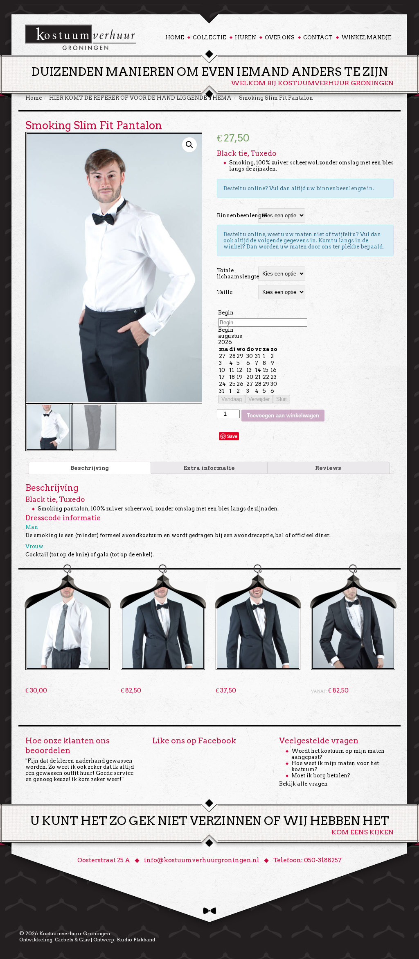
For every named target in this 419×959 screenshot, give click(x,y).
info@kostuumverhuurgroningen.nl (201, 860)
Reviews (328, 468)
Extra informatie (209, 468)
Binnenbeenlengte (236, 215)
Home (174, 37)
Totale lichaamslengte (236, 273)
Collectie (209, 37)
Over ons (280, 37)
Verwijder (259, 399)
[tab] (90, 468)
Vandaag (231, 399)
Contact (318, 37)
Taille (224, 292)
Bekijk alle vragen (303, 784)
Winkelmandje (366, 37)
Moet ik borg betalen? (320, 775)
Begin (226, 313)
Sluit (281, 399)
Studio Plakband (136, 939)
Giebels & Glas (72, 939)
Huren (245, 37)
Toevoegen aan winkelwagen (283, 415)
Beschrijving (89, 468)
